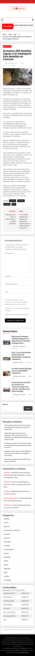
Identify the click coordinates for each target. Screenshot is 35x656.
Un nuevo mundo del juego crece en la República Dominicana (22, 371)
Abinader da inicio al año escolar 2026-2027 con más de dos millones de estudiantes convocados (17, 453)
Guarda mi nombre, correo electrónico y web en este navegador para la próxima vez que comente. (16, 302)
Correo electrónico (11, 284)
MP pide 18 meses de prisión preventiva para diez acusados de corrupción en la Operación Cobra (17, 475)
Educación (7, 538)
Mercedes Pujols (18, 362)
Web (6, 292)
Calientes (7, 46)
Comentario (9, 253)
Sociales (6, 576)
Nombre (8, 276)
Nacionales (7, 557)
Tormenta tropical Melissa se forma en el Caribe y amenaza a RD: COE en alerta (17, 484)
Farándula (7, 546)
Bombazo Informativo (11, 63)
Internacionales (8, 549)
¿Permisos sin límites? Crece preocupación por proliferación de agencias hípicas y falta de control (17, 445)
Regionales (7, 568)
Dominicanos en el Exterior (12, 530)
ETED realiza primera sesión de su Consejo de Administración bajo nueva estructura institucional (17, 427)
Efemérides (7, 542)
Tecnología (7, 580)
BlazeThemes (24, 652)
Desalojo (21, 201)
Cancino (12, 201)
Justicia (6, 553)
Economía (7, 534)
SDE (14, 204)
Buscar (5, 404)
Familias (7, 204)
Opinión (6, 561)
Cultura (6, 523)
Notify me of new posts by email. (17, 314)
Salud (5, 572)
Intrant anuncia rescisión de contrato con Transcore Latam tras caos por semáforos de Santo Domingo (21, 386)
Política (6, 565)
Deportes (7, 526)
